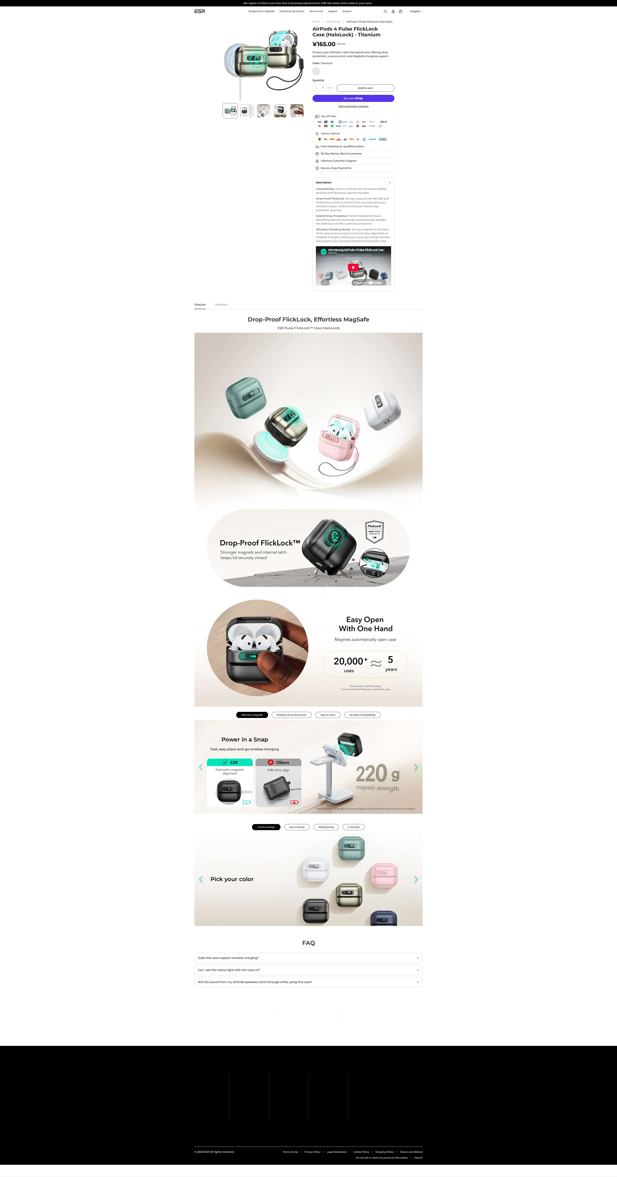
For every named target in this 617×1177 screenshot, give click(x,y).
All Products (333, 21)
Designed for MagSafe (261, 11)
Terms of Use (290, 1151)
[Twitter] (369, 1113)
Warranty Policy (323, 1095)
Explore (347, 11)
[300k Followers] (355, 1113)
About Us (199, 1084)
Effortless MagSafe (252, 714)
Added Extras (326, 827)
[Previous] (200, 767)
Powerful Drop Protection (292, 714)
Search (419, 1157)
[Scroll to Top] (610, 1159)
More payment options (353, 106)
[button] (400, 11)
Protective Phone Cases (248, 1090)
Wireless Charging (245, 1106)
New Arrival (316, 11)
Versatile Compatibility (362, 714)
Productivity (241, 1112)
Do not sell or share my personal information (382, 1157)
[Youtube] (376, 1113)
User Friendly (297, 827)
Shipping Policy (323, 1101)
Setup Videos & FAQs (326, 1084)
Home (316, 21)
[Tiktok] (382, 1113)
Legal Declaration (337, 1151)
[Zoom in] (297, 25)
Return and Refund (325, 1090)
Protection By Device (292, 11)
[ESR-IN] (199, 11)
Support (332, 11)
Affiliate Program (284, 1084)
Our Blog (199, 1090)
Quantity (318, 80)
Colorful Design (266, 827)
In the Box (354, 827)
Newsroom (200, 1095)
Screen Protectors (244, 1101)
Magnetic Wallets (244, 1117)
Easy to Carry (328, 714)
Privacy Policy (312, 1151)
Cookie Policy (361, 1151)
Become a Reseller (205, 1101)
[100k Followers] (362, 1113)
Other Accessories (244, 1123)
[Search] (385, 11)
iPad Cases (240, 1095)
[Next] (416, 767)
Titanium (316, 71)
